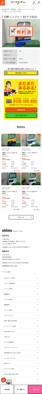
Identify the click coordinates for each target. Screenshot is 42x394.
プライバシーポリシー (11, 347)
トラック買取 (8, 289)
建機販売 (7, 294)
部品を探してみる (21, 73)
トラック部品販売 (9, 283)
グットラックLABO (10, 326)
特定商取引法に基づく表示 (12, 353)
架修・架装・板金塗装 (10, 321)
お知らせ (7, 337)
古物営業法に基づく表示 (9, 266)
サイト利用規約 (9, 342)
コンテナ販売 (8, 310)
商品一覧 (21, 217)
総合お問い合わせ (9, 331)
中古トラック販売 (9, 278)
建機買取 (7, 305)
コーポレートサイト (10, 358)
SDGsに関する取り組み (11, 374)
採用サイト (7, 363)
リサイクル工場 (9, 369)
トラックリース (9, 315)
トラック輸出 (8, 299)
